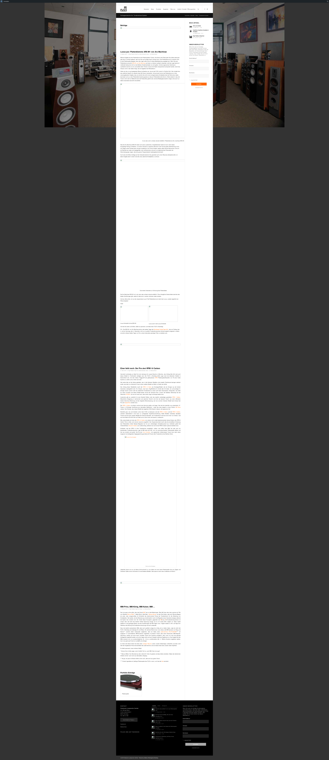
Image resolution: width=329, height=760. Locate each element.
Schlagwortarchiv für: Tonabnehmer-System (133, 15)
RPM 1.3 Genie (147, 387)
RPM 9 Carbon (176, 412)
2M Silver (178, 407)
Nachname (191, 72)
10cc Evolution (146, 432)
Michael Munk (154, 54)
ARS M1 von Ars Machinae (138, 63)
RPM (156, 378)
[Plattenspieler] (131, 683)
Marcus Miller (130, 614)
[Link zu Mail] (207, 9)
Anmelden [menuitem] (6, 1)
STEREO (128, 394)
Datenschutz (123, 727)
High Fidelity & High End (134, 54)
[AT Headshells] (150, 593)
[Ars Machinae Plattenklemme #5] (150, 38)
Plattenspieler (125, 694)
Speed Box (127, 402)
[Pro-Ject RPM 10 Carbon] (150, 354)
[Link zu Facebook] (204, 9)
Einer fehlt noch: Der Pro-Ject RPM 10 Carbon (140, 368)
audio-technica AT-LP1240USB (168, 632)
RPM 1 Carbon (176, 397)
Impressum (123, 724)
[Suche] (198, 9)
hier (162, 661)
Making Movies (152, 614)
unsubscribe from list (199, 87)
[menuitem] (1, 1)
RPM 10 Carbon (141, 420)
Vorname (191, 65)
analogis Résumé (147, 643)
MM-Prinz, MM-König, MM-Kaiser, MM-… (137, 606)
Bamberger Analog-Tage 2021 (161, 329)
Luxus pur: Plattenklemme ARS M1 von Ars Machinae (143, 51)
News (147, 54)
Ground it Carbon (133, 425)
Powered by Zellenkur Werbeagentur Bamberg (148, 757)
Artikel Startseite (142, 54)
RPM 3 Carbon (126, 405)
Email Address (193, 58)
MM (144, 612)
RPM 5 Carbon (164, 412)
